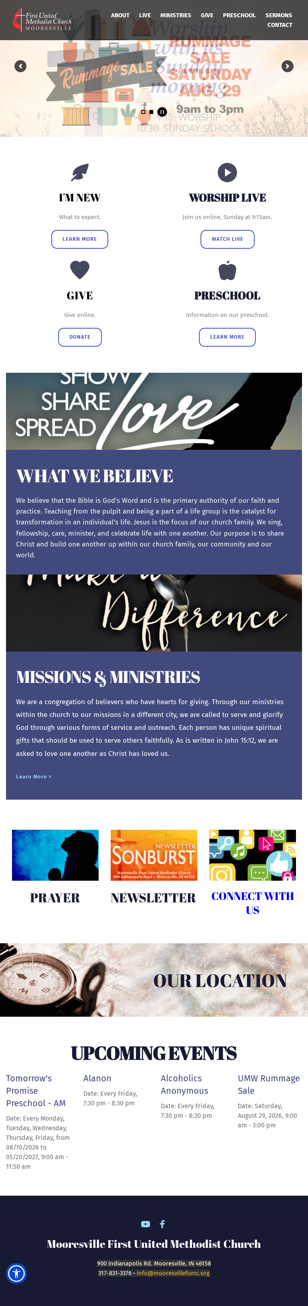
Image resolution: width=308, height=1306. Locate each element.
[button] (16, 1273)
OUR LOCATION (220, 980)
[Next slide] (287, 66)
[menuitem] (120, 15)
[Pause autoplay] (162, 112)
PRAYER (55, 897)
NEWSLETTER (155, 897)
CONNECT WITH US (253, 902)
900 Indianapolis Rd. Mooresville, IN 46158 (154, 1263)
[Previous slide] (20, 66)
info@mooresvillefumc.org (173, 1273)
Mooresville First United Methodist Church (154, 1243)
